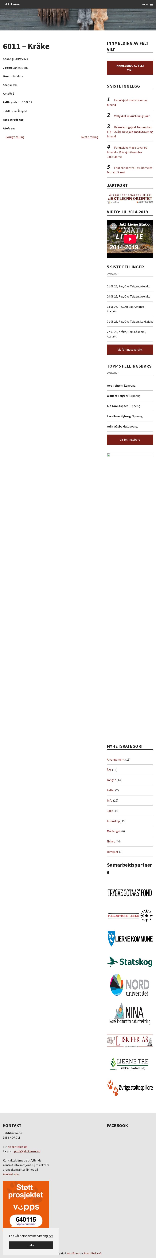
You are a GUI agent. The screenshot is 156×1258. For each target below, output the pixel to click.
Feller (111, 790)
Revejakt (112, 852)
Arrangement (116, 759)
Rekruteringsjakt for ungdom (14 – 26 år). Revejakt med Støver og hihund (130, 131)
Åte (109, 770)
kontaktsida (11, 1174)
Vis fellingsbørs (130, 439)
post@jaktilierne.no (27, 1151)
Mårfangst (114, 831)
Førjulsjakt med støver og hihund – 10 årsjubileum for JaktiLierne (127, 152)
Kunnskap (113, 821)
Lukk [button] (31, 1245)
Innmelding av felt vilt (130, 67)
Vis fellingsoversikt (130, 349)
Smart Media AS (92, 1253)
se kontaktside (17, 1147)
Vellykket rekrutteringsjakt (132, 116)
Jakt (110, 811)
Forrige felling (15, 137)
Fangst (111, 780)
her (51, 1236)
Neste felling (90, 137)
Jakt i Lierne (11, 4)
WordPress (73, 1253)
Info (109, 800)
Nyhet (111, 841)
